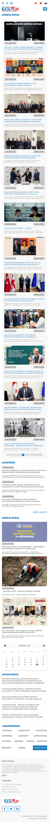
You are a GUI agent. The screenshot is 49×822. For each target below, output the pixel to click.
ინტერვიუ (6, 748)
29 (43, 664)
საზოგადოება (40, 736)
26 (25, 664)
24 (12, 664)
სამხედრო (23, 736)
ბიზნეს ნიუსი (10, 14)
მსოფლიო (42, 741)
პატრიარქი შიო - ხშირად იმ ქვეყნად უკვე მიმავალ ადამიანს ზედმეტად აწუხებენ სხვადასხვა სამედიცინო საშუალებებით (20, 707)
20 (31, 662)
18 (19, 662)
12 (40, 454)
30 (6, 667)
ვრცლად (4, 775)
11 (37, 454)
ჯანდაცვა (18, 741)
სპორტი (30, 741)
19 (25, 662)
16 (6, 662)
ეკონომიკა (7, 736)
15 (43, 660)
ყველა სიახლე (40, 512)
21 (37, 662)
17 (12, 662)
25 (19, 664)
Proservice (42, 818)
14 (37, 660)
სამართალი (24, 731)
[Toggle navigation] (45, 9)
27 (31, 664)
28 (37, 664)
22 (43, 662)
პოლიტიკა (7, 731)
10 (34, 454)
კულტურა (6, 741)
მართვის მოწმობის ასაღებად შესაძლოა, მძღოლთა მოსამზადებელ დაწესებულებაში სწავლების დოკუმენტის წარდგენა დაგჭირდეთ (23, 681)
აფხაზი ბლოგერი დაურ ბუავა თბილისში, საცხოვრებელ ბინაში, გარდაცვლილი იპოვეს (22, 716)
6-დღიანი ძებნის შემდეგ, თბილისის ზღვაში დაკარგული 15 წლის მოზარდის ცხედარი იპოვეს (24, 690)
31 (12, 667)
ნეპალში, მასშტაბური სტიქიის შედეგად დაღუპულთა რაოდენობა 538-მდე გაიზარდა (22, 698)
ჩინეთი (22, 748)
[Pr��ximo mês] (44, 646)
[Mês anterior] (5, 646)
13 (31, 660)
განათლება (41, 731)
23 (6, 664)
